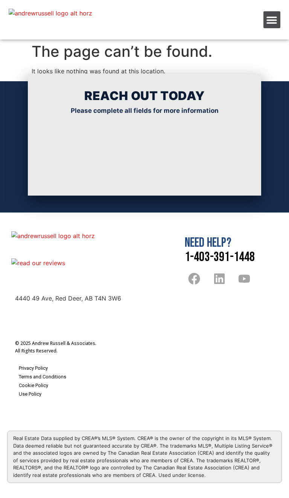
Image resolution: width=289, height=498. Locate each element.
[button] (271, 19)
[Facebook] (194, 278)
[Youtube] (244, 278)
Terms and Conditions (42, 377)
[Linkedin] (219, 278)
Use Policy (30, 394)
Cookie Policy (33, 385)
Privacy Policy (33, 368)
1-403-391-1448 (220, 257)
